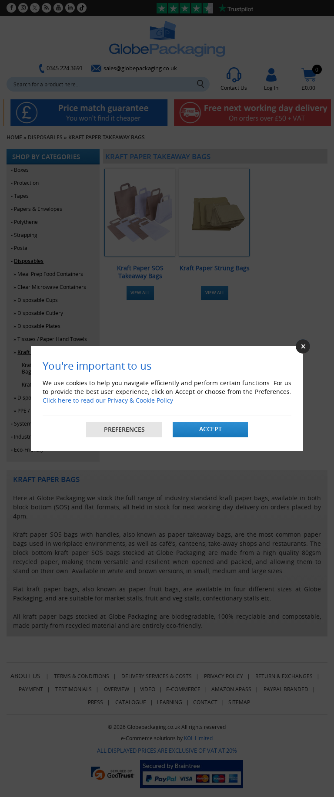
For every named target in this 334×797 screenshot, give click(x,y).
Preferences (124, 429)
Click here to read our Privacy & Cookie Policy (108, 400)
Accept (210, 429)
